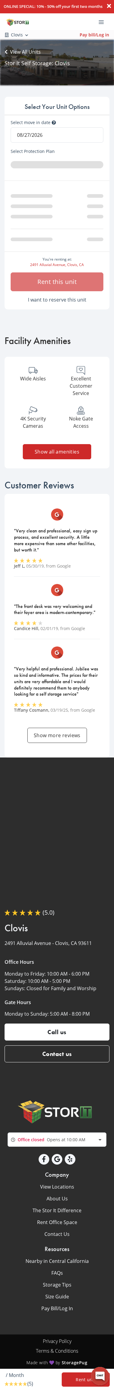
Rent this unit (57, 282)
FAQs (57, 1273)
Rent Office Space (57, 1222)
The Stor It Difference (57, 1210)
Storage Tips (57, 1284)
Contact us (57, 1054)
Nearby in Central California (57, 1261)
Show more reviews (57, 735)
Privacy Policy (57, 1341)
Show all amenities (57, 451)
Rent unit (85, 1379)
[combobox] (57, 1139)
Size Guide (57, 1296)
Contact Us (57, 1234)
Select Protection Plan (33, 151)
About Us (57, 1198)
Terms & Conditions (57, 1351)
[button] (44, 1159)
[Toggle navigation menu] (103, 21)
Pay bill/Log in (94, 35)
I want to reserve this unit (57, 299)
